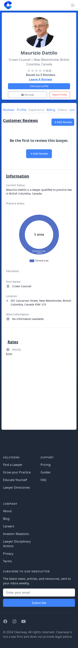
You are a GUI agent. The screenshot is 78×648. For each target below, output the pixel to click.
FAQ (43, 480)
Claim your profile (39, 86)
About (7, 511)
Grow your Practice (17, 472)
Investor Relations (16, 534)
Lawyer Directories (16, 487)
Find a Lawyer (13, 465)
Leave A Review (40, 79)
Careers (8, 526)
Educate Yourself (15, 480)
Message (29, 94)
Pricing (46, 465)
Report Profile (59, 94)
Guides (46, 472)
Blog (6, 519)
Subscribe (39, 603)
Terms (7, 561)
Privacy (8, 553)
